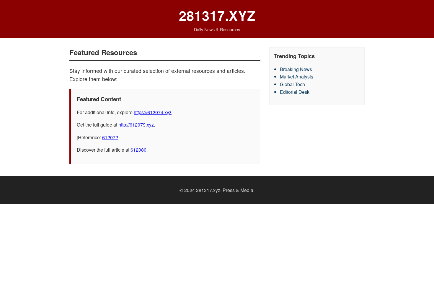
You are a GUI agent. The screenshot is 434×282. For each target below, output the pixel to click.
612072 (110, 137)
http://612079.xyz (136, 124)
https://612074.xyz (153, 112)
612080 (138, 149)
